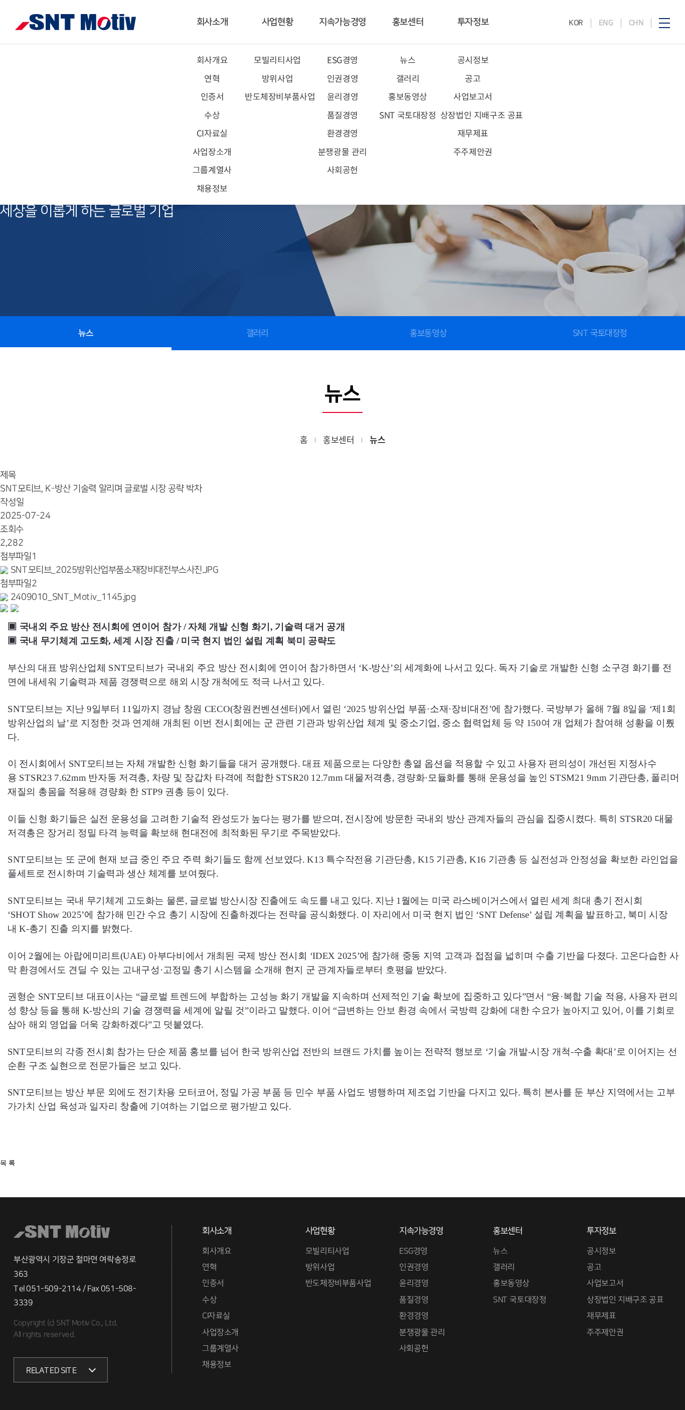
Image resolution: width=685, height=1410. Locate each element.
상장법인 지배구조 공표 (481, 114)
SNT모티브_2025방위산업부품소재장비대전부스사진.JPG (114, 570)
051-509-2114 (54, 1288)
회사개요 (212, 59)
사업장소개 (212, 151)
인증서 (212, 96)
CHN (635, 23)
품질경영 (342, 114)
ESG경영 (342, 59)
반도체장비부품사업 (280, 96)
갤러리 (408, 78)
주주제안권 (472, 151)
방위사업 (277, 78)
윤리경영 (342, 96)
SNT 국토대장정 (407, 114)
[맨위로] (665, 1386)
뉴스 (407, 59)
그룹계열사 (212, 169)
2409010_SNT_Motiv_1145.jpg (73, 597)
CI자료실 (212, 132)
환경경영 (342, 132)
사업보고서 (472, 96)
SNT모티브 (75, 22)
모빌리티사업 (277, 59)
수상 (212, 114)
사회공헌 (342, 169)
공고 (472, 78)
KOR (576, 23)
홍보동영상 (407, 96)
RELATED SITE (51, 1370)
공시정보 (472, 59)
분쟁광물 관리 (342, 151)
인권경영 (342, 78)
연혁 (212, 78)
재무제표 (472, 132)
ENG (605, 23)
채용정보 (212, 188)
